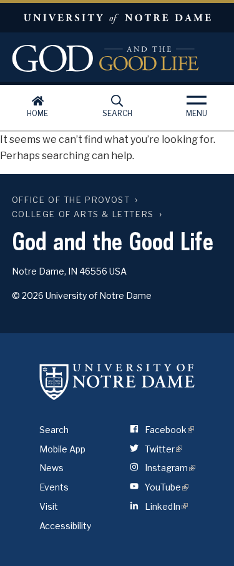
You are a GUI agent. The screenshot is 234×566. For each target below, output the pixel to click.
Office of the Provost (71, 200)
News (51, 467)
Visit (48, 506)
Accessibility (65, 525)
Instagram (168, 467)
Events (54, 487)
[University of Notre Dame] (117, 382)
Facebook (167, 429)
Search (117, 113)
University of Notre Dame (117, 17)
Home (37, 113)
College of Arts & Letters (83, 214)
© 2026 (28, 295)
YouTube (165, 487)
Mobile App (62, 449)
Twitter (161, 449)
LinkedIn (164, 506)
